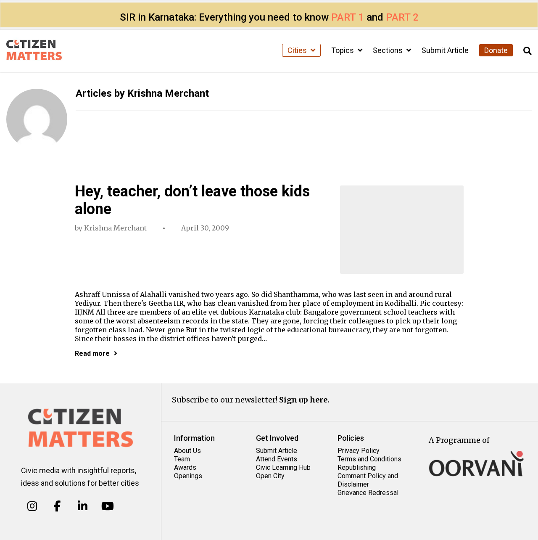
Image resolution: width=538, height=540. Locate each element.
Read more (92, 353)
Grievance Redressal (368, 493)
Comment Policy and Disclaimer (368, 480)
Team (182, 459)
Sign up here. (304, 400)
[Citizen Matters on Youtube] (107, 506)
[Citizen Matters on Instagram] (32, 506)
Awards (185, 467)
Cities (298, 50)
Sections (388, 50)
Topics (343, 50)
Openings (188, 476)
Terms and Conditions (369, 459)
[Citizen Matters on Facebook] (57, 506)
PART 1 (347, 17)
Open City (270, 476)
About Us (187, 451)
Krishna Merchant (115, 228)
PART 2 (402, 17)
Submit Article (445, 50)
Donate (496, 50)
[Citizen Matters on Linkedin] (82, 506)
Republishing (357, 467)
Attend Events (276, 459)
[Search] (527, 51)
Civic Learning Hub (283, 467)
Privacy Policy (359, 451)
